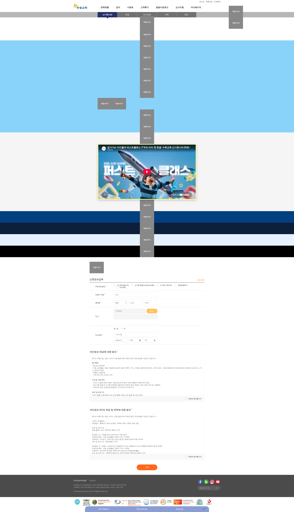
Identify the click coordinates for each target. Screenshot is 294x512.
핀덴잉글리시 (183, 285)
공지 (118, 7)
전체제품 (105, 7)
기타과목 (122, 287)
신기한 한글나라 (123, 285)
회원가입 (209, 2)
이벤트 (130, 7)
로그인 (201, 2)
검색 (151, 311)
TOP (204, 509)
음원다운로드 (162, 7)
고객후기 (145, 7)
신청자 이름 (99, 295)
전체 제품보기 (104, 509)
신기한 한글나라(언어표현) (144, 285)
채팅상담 (179, 509)
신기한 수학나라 (166, 285)
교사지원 (179, 7)
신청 (147, 467)
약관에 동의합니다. (195, 399)
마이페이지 (196, 7)
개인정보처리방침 (80, 480)
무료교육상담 (141, 509)
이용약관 (92, 480)
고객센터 (217, 2)
